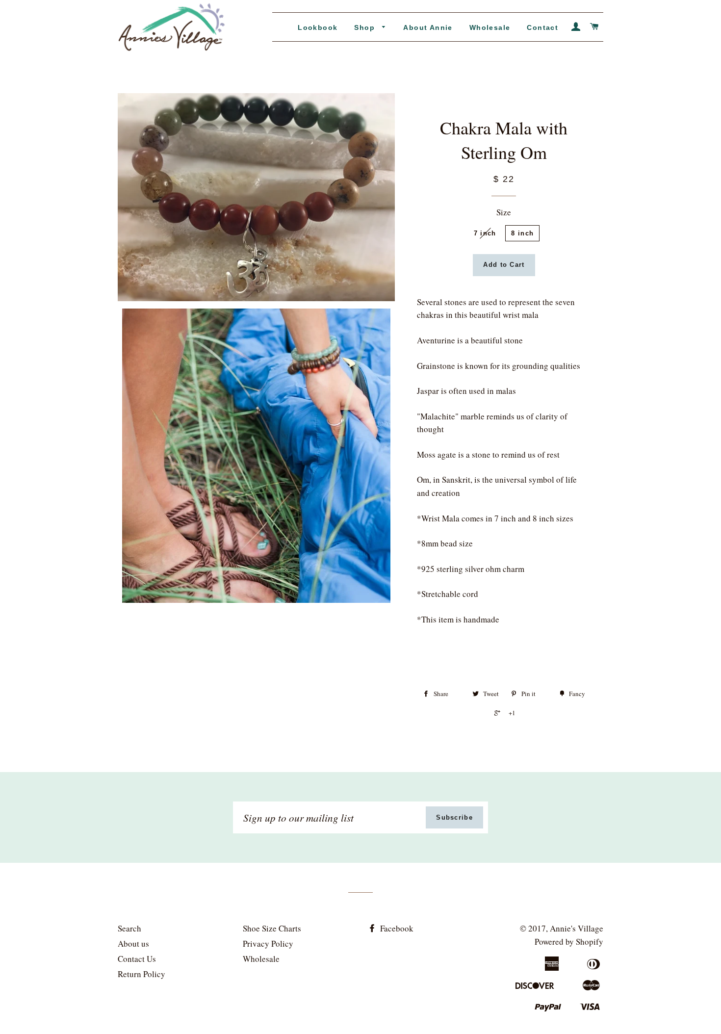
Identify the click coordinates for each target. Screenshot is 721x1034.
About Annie (427, 27)
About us (133, 943)
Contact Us (137, 958)
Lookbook (317, 27)
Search (129, 928)
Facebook (395, 928)
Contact (542, 27)
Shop (365, 27)
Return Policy (141, 974)
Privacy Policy (268, 943)
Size (503, 212)
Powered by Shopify (569, 941)
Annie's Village (576, 928)
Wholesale (490, 27)
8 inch (522, 233)
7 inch (485, 233)
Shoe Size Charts (272, 928)
